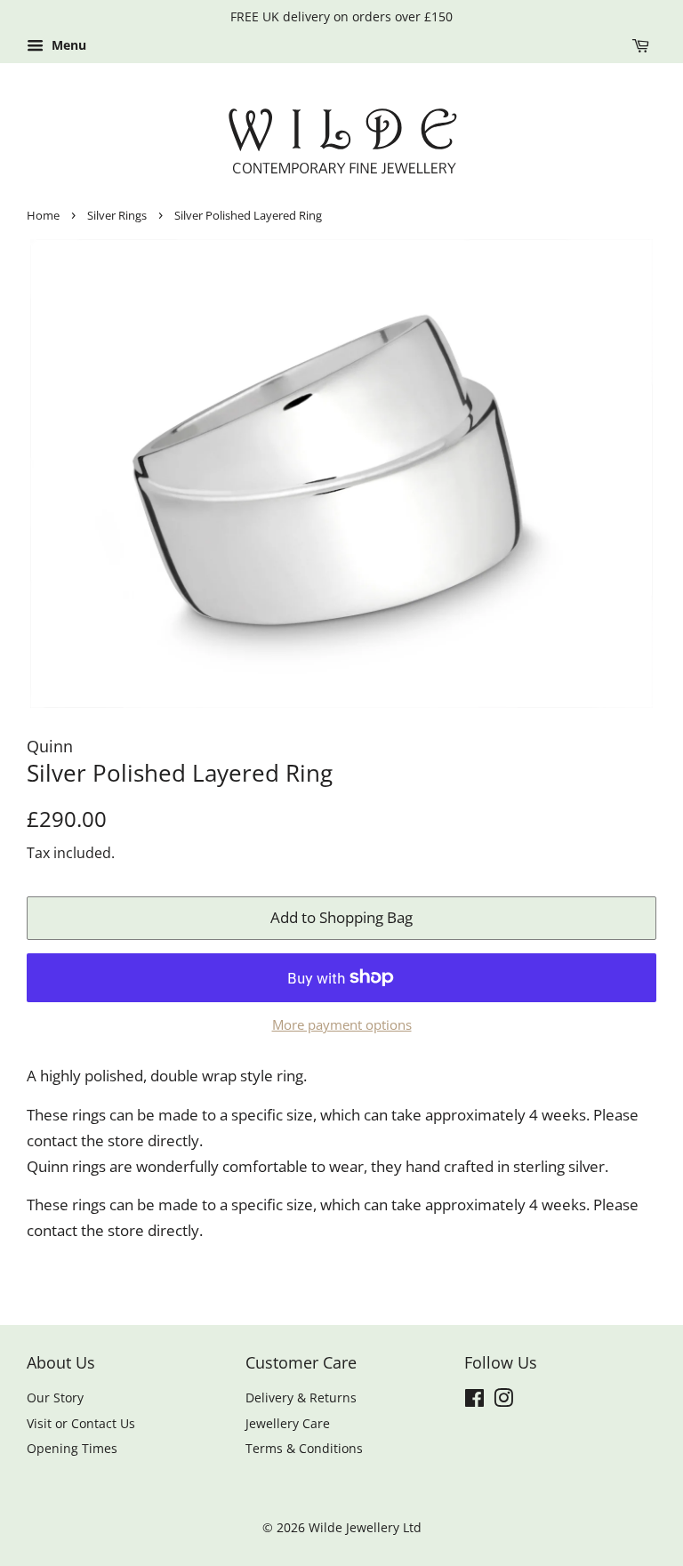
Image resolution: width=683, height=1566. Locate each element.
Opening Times (72, 1448)
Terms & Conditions (304, 1448)
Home (43, 215)
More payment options (342, 1024)
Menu (67, 44)
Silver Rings (117, 215)
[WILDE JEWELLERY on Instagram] (503, 1401)
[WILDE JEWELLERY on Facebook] (474, 1401)
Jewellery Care (287, 1423)
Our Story (55, 1397)
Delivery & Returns (301, 1397)
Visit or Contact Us (81, 1423)
